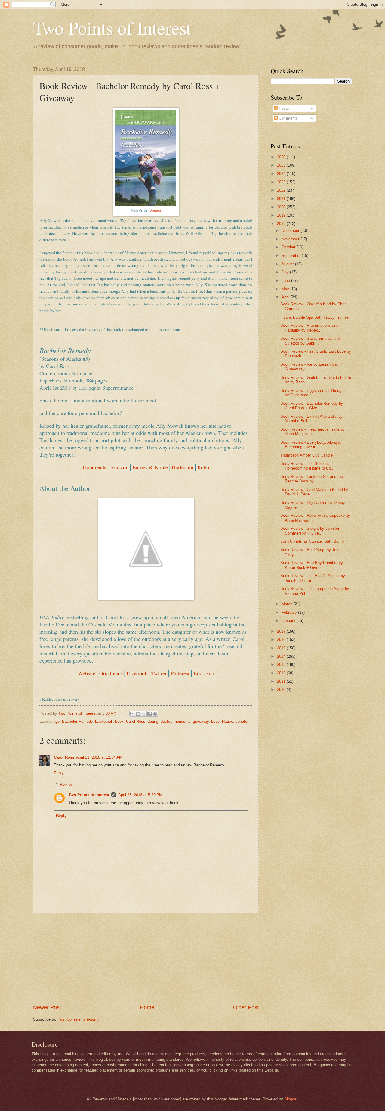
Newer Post (47, 1007)
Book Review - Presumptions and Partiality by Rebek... (309, 327)
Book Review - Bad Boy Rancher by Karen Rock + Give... (311, 565)
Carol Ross (135, 721)
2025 (282, 165)
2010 (282, 689)
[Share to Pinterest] (155, 714)
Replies (66, 784)
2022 (282, 190)
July (286, 272)
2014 (282, 656)
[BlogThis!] (138, 714)
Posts (283, 108)
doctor (166, 721)
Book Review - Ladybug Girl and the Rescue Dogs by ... (311, 478)
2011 (282, 681)
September (292, 255)
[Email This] (132, 714)
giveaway (201, 721)
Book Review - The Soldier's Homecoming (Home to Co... (307, 465)
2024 (282, 173)
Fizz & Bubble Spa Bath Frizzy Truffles (314, 317)
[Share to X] (144, 714)
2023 (282, 182)
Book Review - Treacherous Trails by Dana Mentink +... (312, 431)
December (291, 230)
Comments (288, 118)
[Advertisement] (146, 958)
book (119, 721)
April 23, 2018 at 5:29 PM (140, 795)
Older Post (246, 1007)
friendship (182, 721)
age (56, 721)
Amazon (155, 210)
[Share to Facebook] (149, 714)
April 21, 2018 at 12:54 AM (99, 757)
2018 (282, 223)
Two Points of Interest (112, 28)
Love (215, 721)
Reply (59, 773)
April (286, 297)
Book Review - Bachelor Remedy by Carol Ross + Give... (311, 405)
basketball (104, 721)
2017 (282, 631)
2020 (282, 207)
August (288, 264)
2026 (282, 157)
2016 (282, 639)
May (286, 289)
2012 (282, 673)
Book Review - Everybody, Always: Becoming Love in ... (310, 444)
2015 (282, 648)
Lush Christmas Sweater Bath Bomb (312, 541)
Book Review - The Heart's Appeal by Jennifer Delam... (312, 577)
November (291, 239)
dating (153, 721)
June (286, 280)
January (289, 620)
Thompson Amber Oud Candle (306, 455)
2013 (282, 664)
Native (227, 721)
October (289, 247)
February (290, 612)
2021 (282, 198)
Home (147, 1007)
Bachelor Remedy (77, 721)
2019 (282, 215)
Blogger (290, 1099)
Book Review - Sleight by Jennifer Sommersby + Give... (309, 530)
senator (242, 721)
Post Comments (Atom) (78, 1019)
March (288, 604)
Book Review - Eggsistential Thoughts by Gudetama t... (313, 392)
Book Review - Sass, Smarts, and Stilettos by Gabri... (310, 340)
